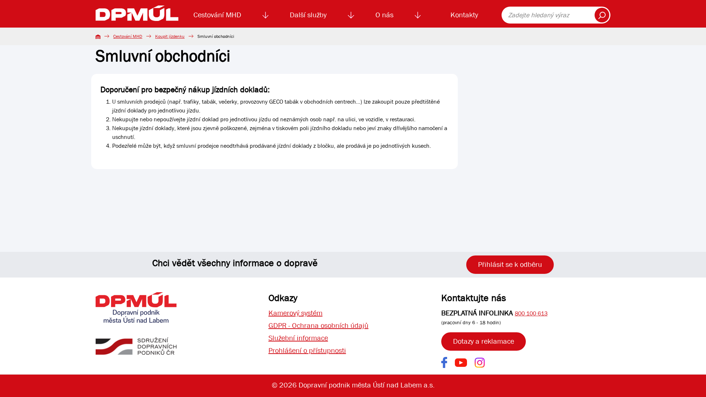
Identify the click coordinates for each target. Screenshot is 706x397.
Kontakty (464, 14)
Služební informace (298, 338)
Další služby (308, 14)
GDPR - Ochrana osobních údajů (318, 325)
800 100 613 (531, 313)
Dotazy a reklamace (483, 341)
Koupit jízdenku (170, 36)
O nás (384, 14)
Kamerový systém (295, 313)
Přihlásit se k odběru (510, 264)
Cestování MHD (217, 14)
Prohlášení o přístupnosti (307, 350)
